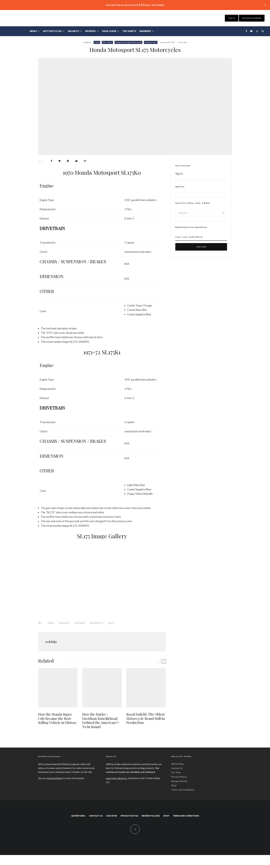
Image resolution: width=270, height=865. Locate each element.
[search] (223, 212)
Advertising (177, 764)
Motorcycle (65, 623)
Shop (174, 785)
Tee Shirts (129, 31)
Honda (51, 623)
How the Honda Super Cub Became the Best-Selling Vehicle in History (57, 718)
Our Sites (176, 772)
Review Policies (179, 781)
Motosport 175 (97, 623)
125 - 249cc (107, 42)
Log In (231, 18)
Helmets (73, 31)
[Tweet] (59, 161)
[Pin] (68, 161)
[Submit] (76, 161)
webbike (87, 42)
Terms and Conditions (183, 790)
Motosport (80, 623)
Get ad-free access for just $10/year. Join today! (135, 5)
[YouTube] (251, 31)
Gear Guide (109, 31)
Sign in (179, 173)
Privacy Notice (179, 777)
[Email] (85, 161)
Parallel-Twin (151, 42)
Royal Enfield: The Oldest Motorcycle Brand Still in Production (145, 718)
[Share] (51, 161)
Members (145, 31)
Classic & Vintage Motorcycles (128, 42)
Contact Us (177, 768)
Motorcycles (52, 31)
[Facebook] (246, 31)
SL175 (111, 623)
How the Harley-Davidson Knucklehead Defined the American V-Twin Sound (101, 720)
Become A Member (251, 18)
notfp (96, 42)
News (33, 31)
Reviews (90, 31)
